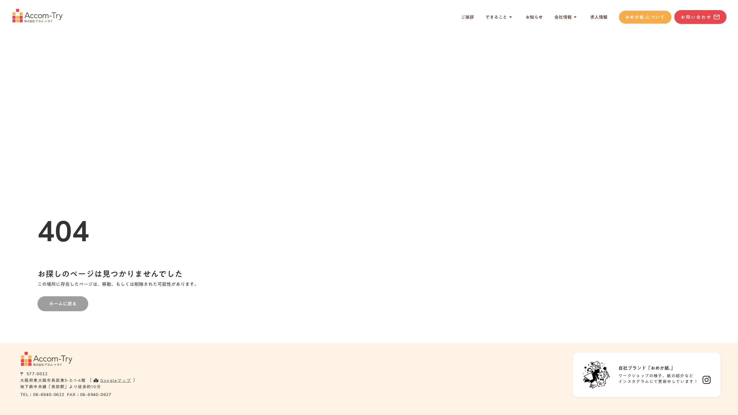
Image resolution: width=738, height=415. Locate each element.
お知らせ (534, 17)
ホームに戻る (63, 303)
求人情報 (598, 17)
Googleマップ (115, 380)
